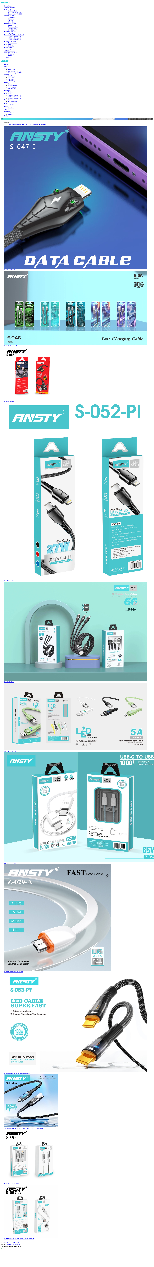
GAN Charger (12, 22)
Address (10, 55)
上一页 (6, 1242)
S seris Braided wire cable (15, 12)
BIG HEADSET (12, 30)
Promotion (7, 100)
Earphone (10, 33)
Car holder (11, 46)
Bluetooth (7, 82)
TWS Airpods (12, 28)
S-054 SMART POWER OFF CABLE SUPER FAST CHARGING (23, 1128)
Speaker (10, 25)
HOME (6, 65)
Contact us (11, 54)
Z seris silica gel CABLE (15, 14)
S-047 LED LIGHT (10, 270)
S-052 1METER (9, 581)
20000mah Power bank (14, 38)
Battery (6, 106)
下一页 (17, 1242)
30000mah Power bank (14, 39)
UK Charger (11, 17)
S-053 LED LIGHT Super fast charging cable (17, 1073)
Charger (6, 74)
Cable (6, 68)
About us (6, 109)
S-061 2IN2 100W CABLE (12, 1183)
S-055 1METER (9, 401)
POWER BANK (9, 93)
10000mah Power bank (14, 36)
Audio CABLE (12, 11)
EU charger (11, 19)
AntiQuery (7, 66)
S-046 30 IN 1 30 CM (10, 346)
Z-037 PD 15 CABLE (10, 863)
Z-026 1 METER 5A (10, 751)
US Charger (11, 20)
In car (5, 103)
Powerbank (11, 49)
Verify (6, 116)
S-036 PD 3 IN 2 (9, 682)
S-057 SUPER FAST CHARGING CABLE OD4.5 (19, 1239)
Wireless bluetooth (13, 27)
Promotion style (12, 43)
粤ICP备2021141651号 (13, 1244)
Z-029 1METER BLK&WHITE (13, 972)
